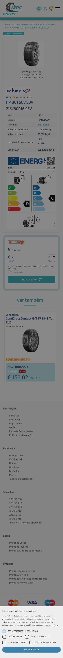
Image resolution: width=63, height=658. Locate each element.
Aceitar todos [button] (31, 649)
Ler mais (54, 625)
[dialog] (31, 632)
